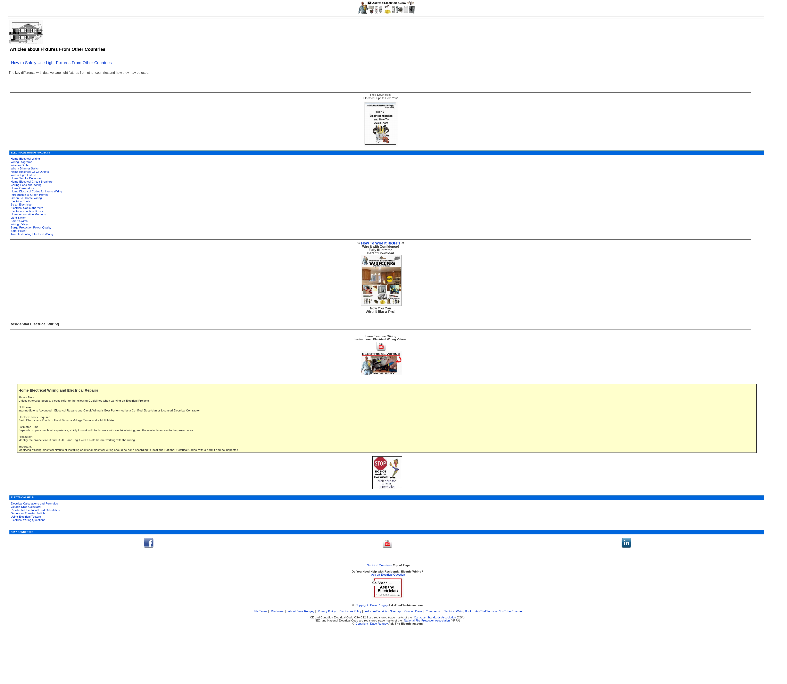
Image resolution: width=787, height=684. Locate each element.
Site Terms (260, 611)
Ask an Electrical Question (388, 574)
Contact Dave (413, 611)
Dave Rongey (379, 605)
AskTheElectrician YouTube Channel (498, 611)
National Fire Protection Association (427, 620)
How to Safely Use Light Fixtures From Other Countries (61, 62)
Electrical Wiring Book (458, 611)
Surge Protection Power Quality (31, 227)
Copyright (362, 605)
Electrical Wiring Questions (28, 520)
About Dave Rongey (301, 611)
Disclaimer (277, 611)
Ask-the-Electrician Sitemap (383, 611)
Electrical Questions (379, 565)
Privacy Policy (327, 611)
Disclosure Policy (350, 611)
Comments (433, 611)
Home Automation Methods (28, 214)
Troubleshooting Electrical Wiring (32, 234)
